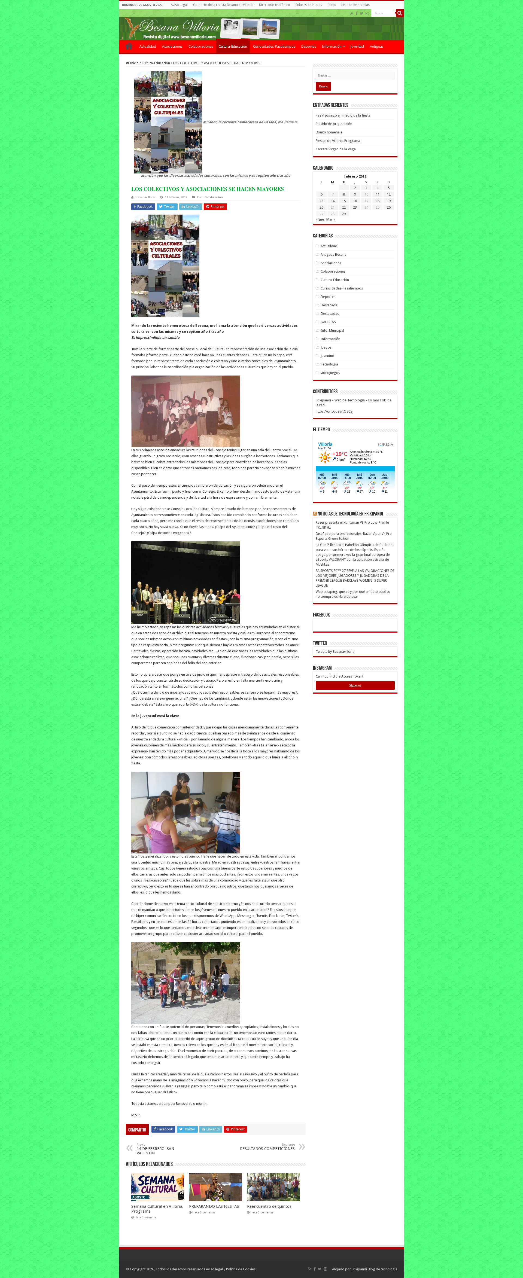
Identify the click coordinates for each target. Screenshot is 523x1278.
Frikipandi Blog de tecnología (374, 1269)
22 (344, 207)
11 (377, 194)
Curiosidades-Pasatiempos (274, 46)
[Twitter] (361, 13)
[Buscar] (400, 13)
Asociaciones (172, 46)
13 (321, 201)
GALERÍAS (328, 322)
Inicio (331, 5)
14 (333, 201)
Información (332, 46)
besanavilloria (145, 197)
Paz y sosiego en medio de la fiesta (343, 115)
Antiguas (377, 46)
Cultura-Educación (233, 46)
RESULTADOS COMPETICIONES (267, 1147)
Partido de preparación (334, 124)
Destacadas (330, 314)
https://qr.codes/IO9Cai (334, 411)
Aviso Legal (179, 5)
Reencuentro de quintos (269, 1206)
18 (377, 201)
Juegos (326, 347)
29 (344, 214)
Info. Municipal (332, 330)
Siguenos (355, 685)
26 (389, 207)
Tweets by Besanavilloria (335, 651)
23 (355, 207)
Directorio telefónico (274, 5)
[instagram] (367, 13)
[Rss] (352, 13)
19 (389, 201)
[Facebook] (356, 13)
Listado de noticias (355, 5)
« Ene (320, 219)
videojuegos (330, 373)
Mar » (330, 219)
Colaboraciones (200, 46)
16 (355, 201)
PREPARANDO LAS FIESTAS (214, 1206)
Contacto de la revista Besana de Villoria (223, 5)
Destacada (329, 305)
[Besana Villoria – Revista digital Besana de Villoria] (261, 24)
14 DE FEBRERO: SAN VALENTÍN (155, 1149)
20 (321, 207)
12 (389, 194)
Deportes (308, 46)
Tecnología (329, 364)
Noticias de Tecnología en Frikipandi (350, 514)
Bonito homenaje (329, 132)
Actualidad (147, 46)
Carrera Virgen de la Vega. (336, 149)
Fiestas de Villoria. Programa (338, 141)
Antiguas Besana (333, 254)
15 (344, 201)
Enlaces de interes (309, 5)
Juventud (357, 46)
